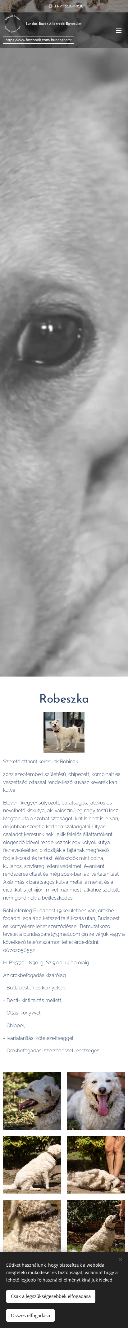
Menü (118, 30)
